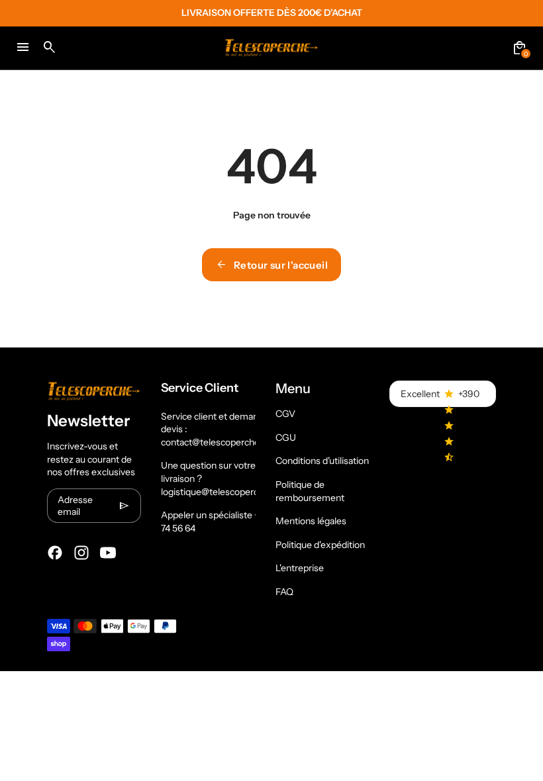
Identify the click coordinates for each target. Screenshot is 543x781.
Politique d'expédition (320, 545)
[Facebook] (55, 553)
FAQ (284, 592)
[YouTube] (108, 553)
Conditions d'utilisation (322, 461)
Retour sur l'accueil (271, 264)
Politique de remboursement (309, 491)
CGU (285, 437)
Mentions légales (310, 521)
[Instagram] (81, 553)
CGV (285, 414)
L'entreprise (299, 568)
